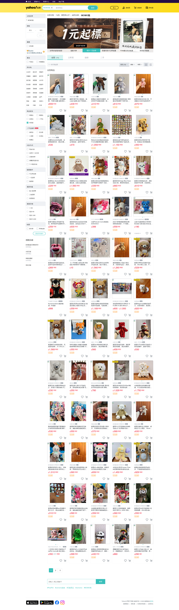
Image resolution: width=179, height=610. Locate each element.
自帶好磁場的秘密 (56, 50)
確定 (40, 35)
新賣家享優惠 (144, 50)
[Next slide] (65, 83)
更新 (151, 601)
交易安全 (150, 604)
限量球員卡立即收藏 (109, 50)
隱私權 (133, 604)
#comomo (78, 588)
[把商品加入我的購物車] (65, 110)
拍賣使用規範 (141, 604)
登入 (114, 8)
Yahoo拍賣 (33, 7)
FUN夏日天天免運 (126, 50)
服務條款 (126, 604)
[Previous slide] (48, 83)
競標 (86, 57)
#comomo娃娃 (60, 588)
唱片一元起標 (91, 50)
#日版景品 (70, 588)
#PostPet (50, 588)
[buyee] (36, 51)
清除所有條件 (39, 233)
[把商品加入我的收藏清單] (61, 110)
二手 (102, 57)
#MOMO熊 (87, 588)
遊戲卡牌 (74, 50)
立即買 (71, 57)
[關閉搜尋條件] (52, 7)
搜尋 (100, 581)
